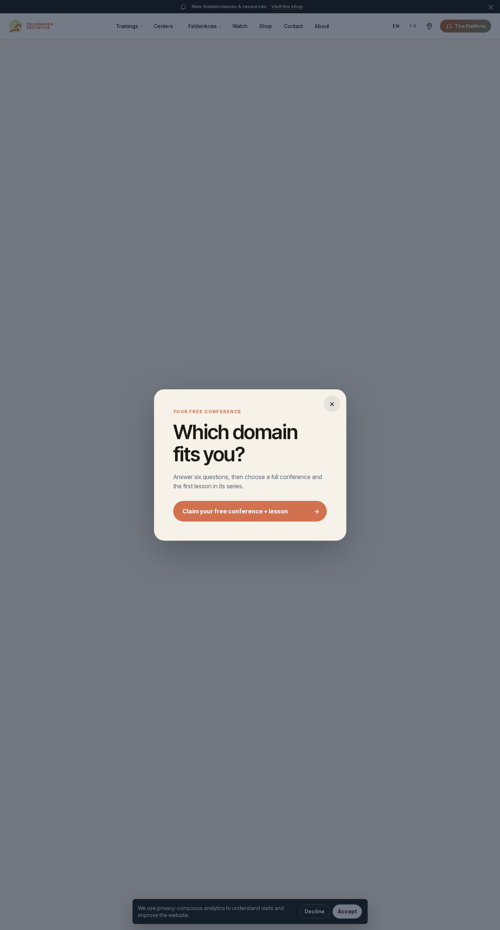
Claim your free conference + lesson (250, 511)
